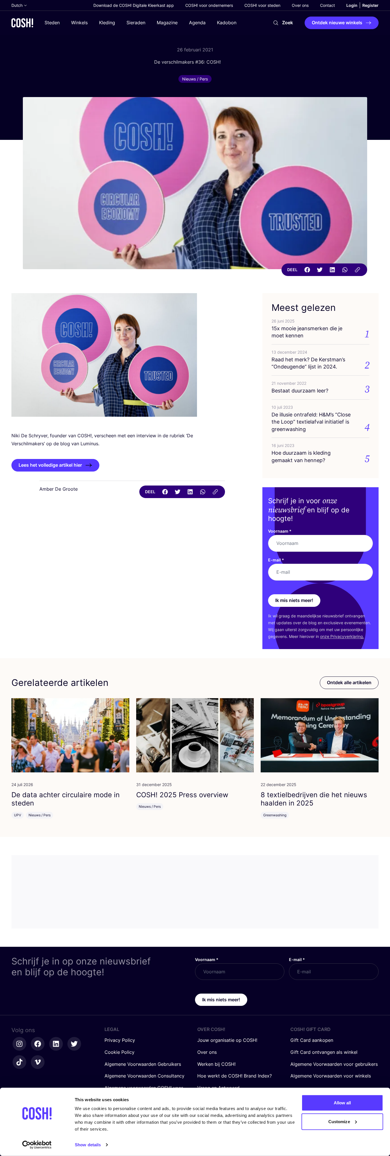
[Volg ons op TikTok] (19, 1062)
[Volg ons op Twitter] (74, 1044)
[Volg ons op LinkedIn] (56, 1044)
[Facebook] (307, 269)
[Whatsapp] (345, 269)
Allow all (342, 1102)
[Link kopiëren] (357, 269)
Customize (339, 1121)
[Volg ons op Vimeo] (38, 1062)
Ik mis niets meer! (294, 600)
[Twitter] (319, 269)
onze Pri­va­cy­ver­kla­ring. (342, 636)
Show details (88, 1144)
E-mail (276, 559)
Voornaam (280, 531)
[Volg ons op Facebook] (38, 1044)
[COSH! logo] (22, 22)
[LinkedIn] (332, 269)
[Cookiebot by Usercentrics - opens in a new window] (37, 1145)
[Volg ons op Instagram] (19, 1044)
